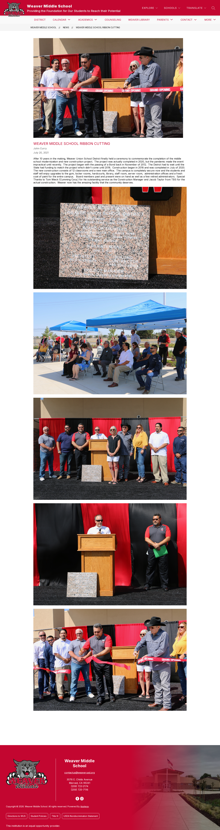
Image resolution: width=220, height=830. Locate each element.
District (40, 19)
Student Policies (39, 816)
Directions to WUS (17, 816)
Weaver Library (139, 19)
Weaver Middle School (43, 27)
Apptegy (84, 806)
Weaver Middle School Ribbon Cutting (98, 27)
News (66, 27)
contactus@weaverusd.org (79, 772)
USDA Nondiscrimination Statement (81, 816)
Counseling (113, 19)
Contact (186, 19)
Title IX (55, 816)
